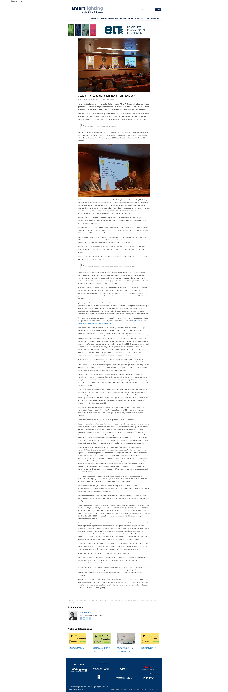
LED (158, 18)
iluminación (117, 600)
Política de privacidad (135, 689)
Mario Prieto (82, 99)
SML (82, 689)
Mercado (153, 18)
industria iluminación (126, 600)
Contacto (144, 689)
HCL (138, 18)
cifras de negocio (108, 600)
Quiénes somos (115, 689)
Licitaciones (145, 18)
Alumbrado (94, 18)
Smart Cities (132, 18)
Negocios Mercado (109, 99)
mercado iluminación (146, 600)
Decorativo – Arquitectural (109, 18)
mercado (137, 600)
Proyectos (123, 18)
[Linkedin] (146, 677)
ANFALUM (100, 600)
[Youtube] (152, 677)
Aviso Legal (124, 689)
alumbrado (95, 600)
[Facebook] (143, 677)
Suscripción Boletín (154, 689)
